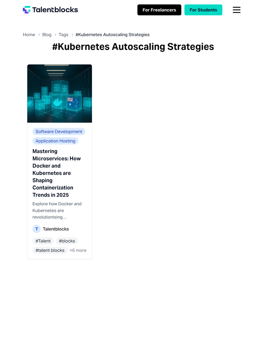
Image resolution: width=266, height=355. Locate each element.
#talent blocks (50, 250)
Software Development (59, 131)
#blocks (67, 241)
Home (29, 34)
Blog (46, 34)
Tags (63, 34)
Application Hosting (55, 141)
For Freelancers (159, 10)
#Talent (43, 241)
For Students (203, 10)
